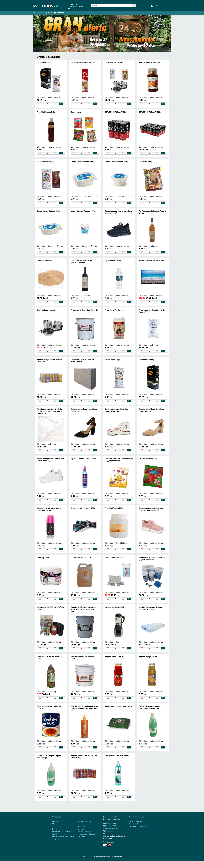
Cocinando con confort (114, 62)
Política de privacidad (137, 821)
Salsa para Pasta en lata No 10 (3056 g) (49, 707)
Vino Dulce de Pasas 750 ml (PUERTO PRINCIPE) (81, 261)
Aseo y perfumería (83, 831)
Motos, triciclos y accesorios (63, 837)
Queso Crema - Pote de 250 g (116, 161)
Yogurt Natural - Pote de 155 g (83, 211)
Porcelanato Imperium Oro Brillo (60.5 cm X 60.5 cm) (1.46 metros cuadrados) (49, 411)
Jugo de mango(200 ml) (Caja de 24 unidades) (50, 360)
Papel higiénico (43, 558)
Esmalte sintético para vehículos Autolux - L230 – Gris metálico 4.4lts (83, 609)
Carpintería (80, 837)
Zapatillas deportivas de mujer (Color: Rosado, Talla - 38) (151, 509)
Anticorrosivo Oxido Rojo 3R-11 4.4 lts (84, 311)
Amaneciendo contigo (45, 161)
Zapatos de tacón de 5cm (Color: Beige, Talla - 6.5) (151, 410)
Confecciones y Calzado (85, 834)
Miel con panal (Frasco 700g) (150, 62)
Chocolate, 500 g (145, 161)
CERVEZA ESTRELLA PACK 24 (150, 112)
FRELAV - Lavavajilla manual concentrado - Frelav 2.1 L (150, 707)
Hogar (54, 829)
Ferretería (80, 829)
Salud (54, 834)
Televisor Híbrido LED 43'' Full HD (152, 260)
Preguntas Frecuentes (137, 824)
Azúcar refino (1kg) (112, 359)
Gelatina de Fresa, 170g (148, 458)
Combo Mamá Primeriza (114, 558)
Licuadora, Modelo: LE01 (114, 607)
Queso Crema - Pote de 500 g (82, 161)
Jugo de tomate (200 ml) (114, 657)
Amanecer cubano (44, 62)
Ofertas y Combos (83, 821)
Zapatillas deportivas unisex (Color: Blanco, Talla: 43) (50, 459)
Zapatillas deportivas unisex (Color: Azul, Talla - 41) (118, 212)
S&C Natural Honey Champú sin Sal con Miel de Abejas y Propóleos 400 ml (84, 708)
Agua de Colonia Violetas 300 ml (83, 458)
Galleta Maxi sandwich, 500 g (82, 62)
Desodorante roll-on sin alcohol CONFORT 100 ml (49, 509)
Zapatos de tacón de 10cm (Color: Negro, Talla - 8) (84, 410)
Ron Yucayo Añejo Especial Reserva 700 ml (152, 212)
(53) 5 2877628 (111, 828)
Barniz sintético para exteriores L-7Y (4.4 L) (84, 658)
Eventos (55, 821)
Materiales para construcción (63, 831)
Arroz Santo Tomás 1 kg (114, 310)
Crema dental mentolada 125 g (83, 508)
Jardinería (56, 839)
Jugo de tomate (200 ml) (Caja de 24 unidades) (84, 757)
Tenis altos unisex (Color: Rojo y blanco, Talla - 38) (117, 410)
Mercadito (56, 824)
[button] (38, 33)
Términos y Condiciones (138, 826)
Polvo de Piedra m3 (44, 260)
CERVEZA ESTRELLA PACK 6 (115, 112)
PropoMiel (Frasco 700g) (114, 508)
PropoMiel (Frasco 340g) (46, 112)
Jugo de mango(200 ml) (148, 657)
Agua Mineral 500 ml (113, 260)
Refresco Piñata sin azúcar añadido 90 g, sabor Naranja (119, 459)
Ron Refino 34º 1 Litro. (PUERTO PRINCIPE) (49, 658)
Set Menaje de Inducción (46, 310)
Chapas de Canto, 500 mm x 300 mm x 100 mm (83, 360)
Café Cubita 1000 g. (146, 359)
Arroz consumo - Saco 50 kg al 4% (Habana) (152, 311)
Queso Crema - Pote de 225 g (48, 211)
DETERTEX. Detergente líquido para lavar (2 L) (49, 757)
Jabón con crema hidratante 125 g (118, 706)
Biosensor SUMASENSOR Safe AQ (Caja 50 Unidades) (152, 559)
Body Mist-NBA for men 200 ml (117, 756)
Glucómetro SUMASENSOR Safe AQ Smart (50, 608)
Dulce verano (76, 112)
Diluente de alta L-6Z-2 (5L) (81, 558)
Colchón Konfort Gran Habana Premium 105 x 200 (150, 608)
